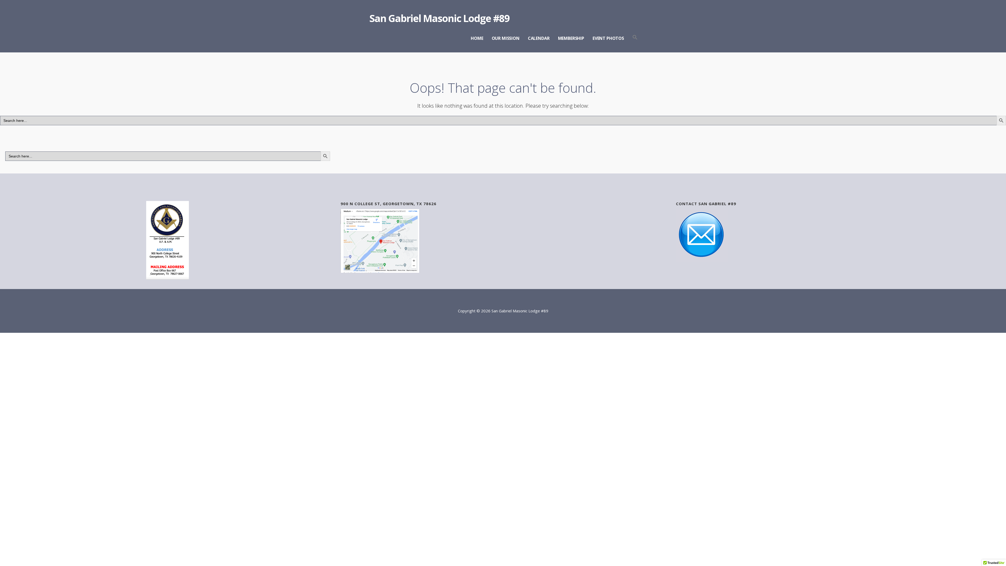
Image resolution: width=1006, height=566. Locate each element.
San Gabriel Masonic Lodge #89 (439, 18)
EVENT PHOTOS (608, 38)
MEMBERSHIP (571, 38)
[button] (635, 37)
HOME (477, 38)
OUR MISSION (506, 38)
